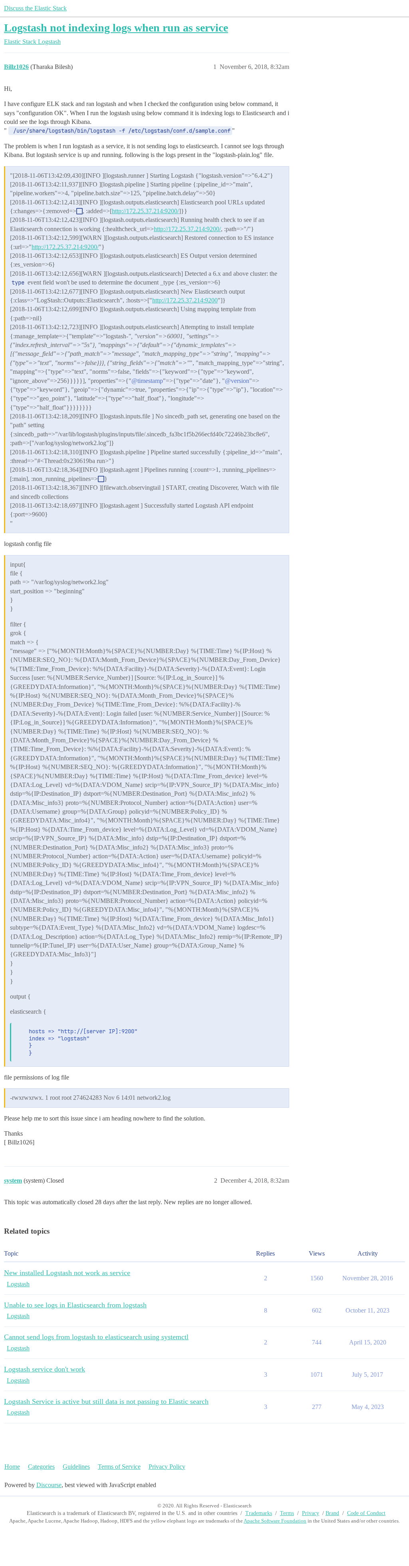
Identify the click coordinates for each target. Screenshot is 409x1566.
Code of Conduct (366, 1513)
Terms (287, 1513)
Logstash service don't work (44, 1369)
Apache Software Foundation (275, 1521)
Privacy (310, 1513)
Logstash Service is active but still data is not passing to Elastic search (106, 1401)
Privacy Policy (167, 1466)
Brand (332, 1513)
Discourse (49, 1485)
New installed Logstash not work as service (67, 1273)
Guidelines (76, 1466)
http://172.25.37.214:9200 (185, 300)
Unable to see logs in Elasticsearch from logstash (75, 1305)
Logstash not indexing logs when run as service (116, 28)
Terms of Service (119, 1466)
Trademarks (258, 1513)
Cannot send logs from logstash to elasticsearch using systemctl (96, 1337)
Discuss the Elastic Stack (35, 8)
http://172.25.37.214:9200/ (145, 211)
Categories (41, 1466)
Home (12, 1466)
